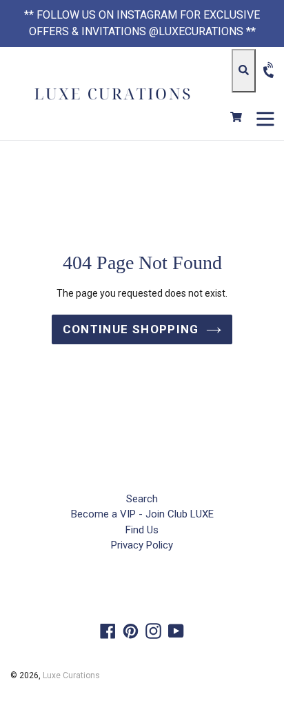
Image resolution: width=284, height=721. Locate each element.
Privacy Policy (142, 545)
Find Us (142, 530)
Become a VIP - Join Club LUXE (142, 514)
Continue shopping (131, 329)
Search (142, 499)
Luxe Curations (71, 675)
